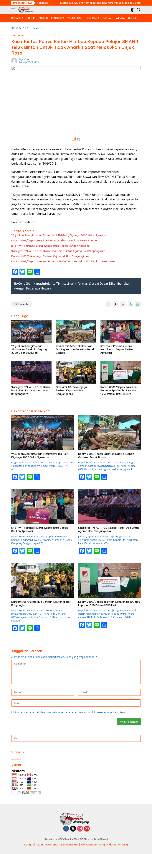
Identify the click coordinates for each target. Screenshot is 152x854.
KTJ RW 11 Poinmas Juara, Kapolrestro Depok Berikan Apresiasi (50, 246)
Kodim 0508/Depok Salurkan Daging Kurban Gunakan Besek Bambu (54, 240)
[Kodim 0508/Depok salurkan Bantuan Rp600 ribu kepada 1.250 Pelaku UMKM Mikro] (120, 372)
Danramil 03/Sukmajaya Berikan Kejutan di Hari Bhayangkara (50, 256)
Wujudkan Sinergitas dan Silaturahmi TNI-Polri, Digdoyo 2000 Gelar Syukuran (59, 235)
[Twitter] (73, 829)
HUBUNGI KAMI (99, 839)
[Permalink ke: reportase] (14, 60)
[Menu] (13, 10)
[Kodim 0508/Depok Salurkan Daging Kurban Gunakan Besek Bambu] (76, 331)
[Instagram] (80, 829)
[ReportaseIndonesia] (25, 10)
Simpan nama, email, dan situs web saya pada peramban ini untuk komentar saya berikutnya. (70, 712)
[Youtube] (87, 829)
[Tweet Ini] (115, 304)
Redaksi (49, 839)
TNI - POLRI (17, 35)
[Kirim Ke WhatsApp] (138, 304)
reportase (24, 59)
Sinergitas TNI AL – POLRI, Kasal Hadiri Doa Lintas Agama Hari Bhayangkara (58, 251)
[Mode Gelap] (132, 10)
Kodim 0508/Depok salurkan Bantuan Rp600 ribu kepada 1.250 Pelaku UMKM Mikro (63, 261)
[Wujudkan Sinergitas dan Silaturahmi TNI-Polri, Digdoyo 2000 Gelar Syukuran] (31, 331)
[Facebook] (66, 829)
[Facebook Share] (108, 304)
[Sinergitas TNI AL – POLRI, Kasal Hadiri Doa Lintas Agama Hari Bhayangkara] (31, 372)
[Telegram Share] (130, 304)
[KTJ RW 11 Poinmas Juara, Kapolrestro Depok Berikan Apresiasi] (120, 331)
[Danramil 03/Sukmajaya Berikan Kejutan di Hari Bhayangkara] (76, 372)
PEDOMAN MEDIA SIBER (72, 839)
